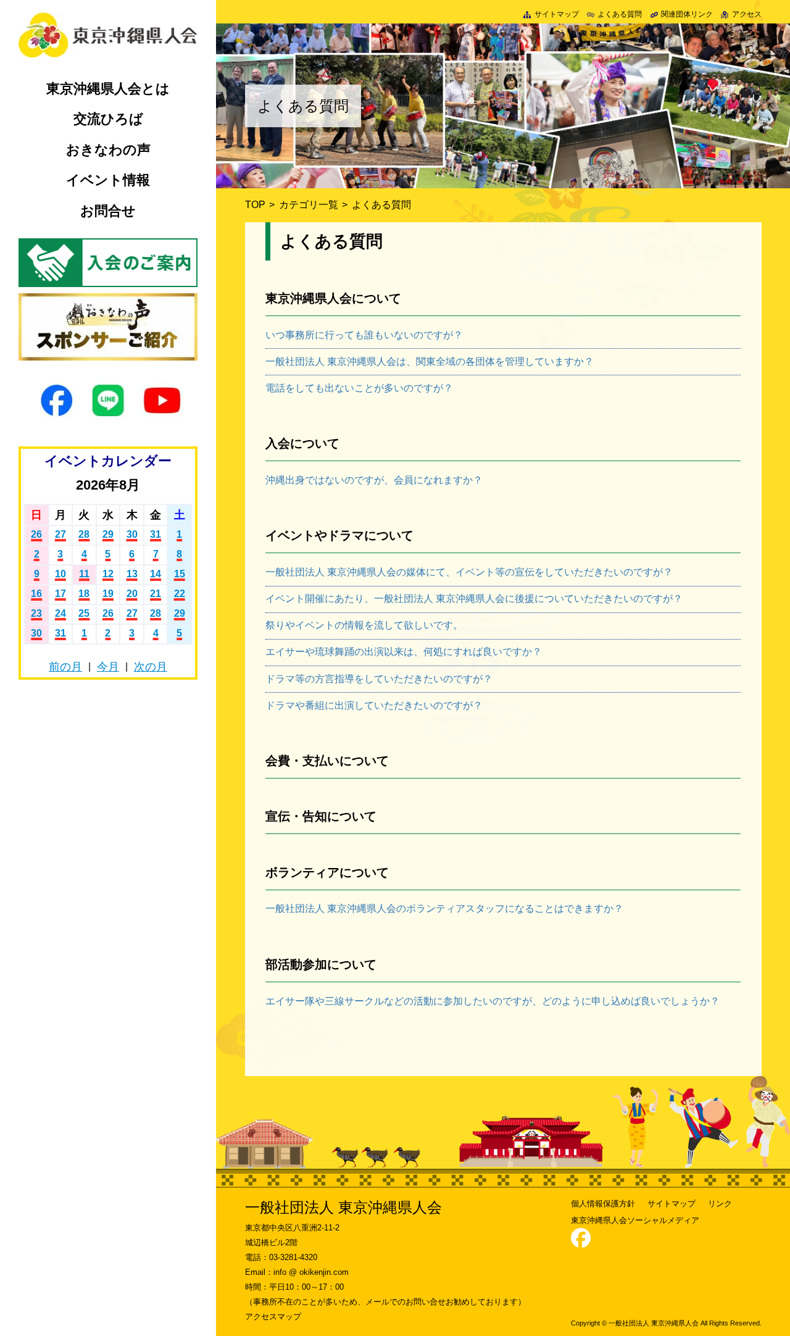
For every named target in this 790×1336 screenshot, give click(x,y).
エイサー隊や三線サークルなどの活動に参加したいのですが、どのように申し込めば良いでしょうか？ (492, 1001)
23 (36, 613)
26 (36, 534)
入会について (302, 443)
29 (108, 534)
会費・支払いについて (327, 760)
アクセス (746, 14)
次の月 (150, 667)
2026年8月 (108, 485)
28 (83, 534)
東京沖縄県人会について (333, 298)
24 (60, 613)
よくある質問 (619, 14)
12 (108, 574)
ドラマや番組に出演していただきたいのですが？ (374, 705)
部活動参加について (320, 964)
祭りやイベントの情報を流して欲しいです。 (364, 625)
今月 (108, 667)
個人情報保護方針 (603, 1203)
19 (108, 593)
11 (84, 574)
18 (83, 593)
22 (179, 593)
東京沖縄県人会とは (108, 88)
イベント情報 (108, 180)
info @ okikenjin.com (311, 1272)
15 (179, 574)
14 (155, 574)
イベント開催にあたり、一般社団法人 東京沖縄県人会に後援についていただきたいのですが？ (474, 598)
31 (155, 534)
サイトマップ (556, 14)
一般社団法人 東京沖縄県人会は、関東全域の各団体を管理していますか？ (429, 361)
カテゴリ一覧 (308, 204)
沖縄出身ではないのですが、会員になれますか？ (374, 480)
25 (83, 613)
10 (60, 574)
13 (132, 574)
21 (155, 593)
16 (36, 593)
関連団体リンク (687, 14)
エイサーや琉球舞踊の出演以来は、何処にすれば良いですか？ (403, 651)
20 (132, 593)
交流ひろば (108, 119)
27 (60, 534)
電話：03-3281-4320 (281, 1257)
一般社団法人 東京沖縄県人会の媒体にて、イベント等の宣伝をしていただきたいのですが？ (469, 572)
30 (132, 534)
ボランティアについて (327, 872)
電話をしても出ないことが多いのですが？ (359, 388)
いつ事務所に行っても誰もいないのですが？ (364, 335)
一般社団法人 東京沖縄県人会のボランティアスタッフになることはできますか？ (444, 908)
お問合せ (108, 211)
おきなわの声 (108, 149)
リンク (720, 1203)
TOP (255, 204)
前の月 (65, 667)
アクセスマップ (273, 1316)
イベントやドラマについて (339, 535)
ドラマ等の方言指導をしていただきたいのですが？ (379, 679)
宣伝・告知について (320, 816)
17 (60, 593)
